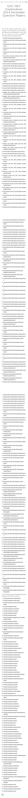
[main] (14, 11)
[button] (1, 2)
